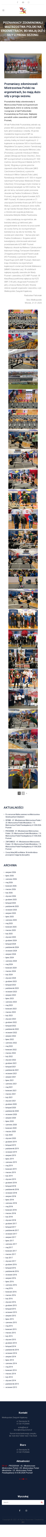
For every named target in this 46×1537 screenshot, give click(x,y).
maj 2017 (9, 1247)
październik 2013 (12, 1384)
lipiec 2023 (10, 998)
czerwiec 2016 (11, 1285)
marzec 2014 (11, 1374)
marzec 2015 (11, 1333)
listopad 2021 (11, 1067)
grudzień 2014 (11, 1343)
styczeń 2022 (11, 1060)
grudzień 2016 (11, 1264)
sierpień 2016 (11, 1278)
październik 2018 (12, 1189)
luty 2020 (9, 1135)
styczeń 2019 (11, 1179)
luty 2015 (9, 1336)
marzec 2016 (11, 1295)
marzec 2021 (11, 1094)
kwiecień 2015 (11, 1329)
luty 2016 (9, 1299)
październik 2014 (12, 1350)
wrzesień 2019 (11, 1152)
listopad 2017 (11, 1227)
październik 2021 (12, 1070)
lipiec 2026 (10, 876)
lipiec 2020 (10, 1121)
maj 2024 (9, 964)
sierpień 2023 (11, 995)
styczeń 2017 (11, 1261)
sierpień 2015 (11, 1316)
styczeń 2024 (11, 978)
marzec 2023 (11, 1012)
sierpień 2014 (11, 1357)
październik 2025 (12, 906)
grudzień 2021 (11, 1063)
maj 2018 (9, 1207)
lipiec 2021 (10, 1080)
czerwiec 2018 (11, 1203)
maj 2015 (9, 1326)
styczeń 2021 (11, 1101)
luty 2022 (9, 1056)
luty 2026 (9, 893)
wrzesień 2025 (11, 910)
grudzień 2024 (11, 940)
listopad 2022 (11, 1026)
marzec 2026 (11, 889)
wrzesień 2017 (11, 1234)
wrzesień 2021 (11, 1073)
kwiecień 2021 (11, 1091)
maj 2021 (9, 1087)
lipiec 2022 (10, 1039)
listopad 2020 (11, 1108)
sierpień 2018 (11, 1196)
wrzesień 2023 (11, 992)
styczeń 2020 (11, 1138)
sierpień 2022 (11, 1036)
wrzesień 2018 (11, 1193)
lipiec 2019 (10, 1159)
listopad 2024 (11, 944)
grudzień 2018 (11, 1183)
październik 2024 (12, 947)
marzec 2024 (11, 971)
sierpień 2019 (11, 1155)
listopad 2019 (11, 1145)
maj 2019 (9, 1166)
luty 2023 (9, 1016)
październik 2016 (12, 1271)
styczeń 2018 (11, 1220)
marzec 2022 (11, 1053)
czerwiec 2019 (11, 1162)
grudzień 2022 (11, 1022)
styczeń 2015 (11, 1340)
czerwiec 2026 (11, 879)
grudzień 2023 (11, 981)
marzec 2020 (11, 1131)
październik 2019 (12, 1149)
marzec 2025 (11, 930)
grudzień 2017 (11, 1224)
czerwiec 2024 (11, 961)
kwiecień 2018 (11, 1210)
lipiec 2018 (10, 1200)
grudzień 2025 (11, 900)
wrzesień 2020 (11, 1114)
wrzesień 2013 (11, 1387)
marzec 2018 (11, 1213)
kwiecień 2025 (11, 927)
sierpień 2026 (11, 872)
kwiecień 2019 (11, 1169)
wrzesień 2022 (11, 1033)
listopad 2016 (11, 1268)
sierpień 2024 (11, 954)
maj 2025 (9, 923)
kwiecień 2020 (11, 1128)
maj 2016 (9, 1288)
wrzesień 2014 (11, 1353)
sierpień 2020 (11, 1118)
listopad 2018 (11, 1186)
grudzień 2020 (11, 1104)
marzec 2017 (11, 1254)
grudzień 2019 (11, 1142)
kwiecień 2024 (11, 968)
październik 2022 (12, 1029)
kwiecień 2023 (11, 1009)
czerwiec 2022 (11, 1043)
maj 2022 (9, 1046)
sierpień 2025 (11, 913)
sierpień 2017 (11, 1237)
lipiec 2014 (10, 1360)
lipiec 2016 (10, 1282)
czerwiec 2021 (11, 1084)
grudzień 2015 (11, 1305)
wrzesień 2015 (11, 1312)
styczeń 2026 (11, 896)
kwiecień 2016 (11, 1292)
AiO (23, 1522)
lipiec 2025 (10, 917)
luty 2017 (9, 1258)
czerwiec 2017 (11, 1244)
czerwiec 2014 (11, 1363)
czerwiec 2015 (11, 1322)
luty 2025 (9, 934)
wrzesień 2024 (11, 951)
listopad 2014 (11, 1346)
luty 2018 (9, 1217)
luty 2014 (9, 1377)
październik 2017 (12, 1230)
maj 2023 (9, 1005)
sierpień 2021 (11, 1077)
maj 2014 (9, 1367)
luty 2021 (9, 1097)
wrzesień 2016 (11, 1275)
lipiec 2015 (10, 1319)
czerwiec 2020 (11, 1125)
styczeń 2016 (11, 1302)
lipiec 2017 (10, 1241)
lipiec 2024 (10, 958)
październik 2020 (12, 1111)
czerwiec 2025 (11, 920)
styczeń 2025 (11, 937)
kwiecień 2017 (11, 1251)
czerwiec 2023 (11, 1002)
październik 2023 (12, 988)
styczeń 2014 (11, 1380)
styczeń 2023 (11, 1019)
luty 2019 (9, 1176)
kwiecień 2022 (11, 1050)
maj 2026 (9, 882)
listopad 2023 (11, 985)
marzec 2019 (11, 1172)
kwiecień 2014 (11, 1370)
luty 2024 (9, 975)
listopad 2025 (11, 903)
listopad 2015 (11, 1309)
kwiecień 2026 (11, 886)
